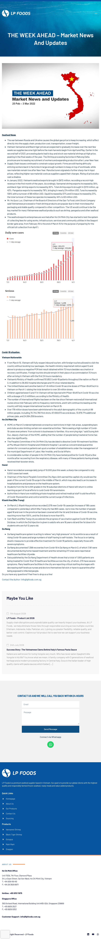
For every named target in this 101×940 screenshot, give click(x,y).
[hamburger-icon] (96, 13)
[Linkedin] (88, 934)
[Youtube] (93, 934)
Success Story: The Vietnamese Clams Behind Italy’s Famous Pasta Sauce (42, 649)
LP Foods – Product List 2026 (20, 618)
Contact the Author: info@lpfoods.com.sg (21, 579)
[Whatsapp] (50, 744)
